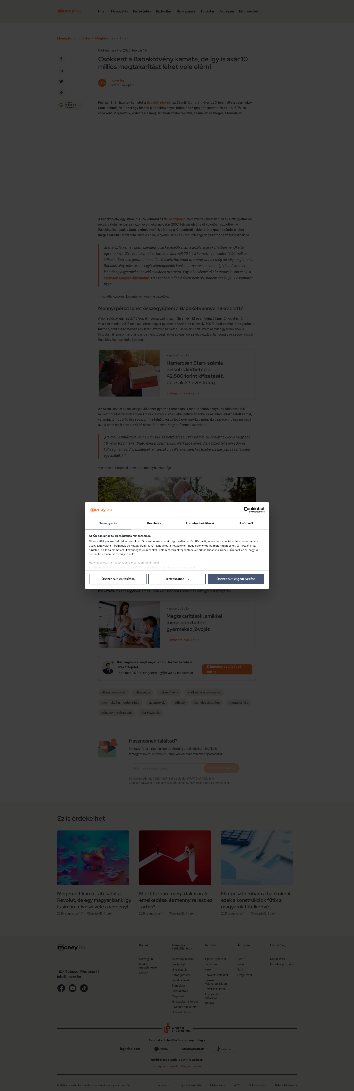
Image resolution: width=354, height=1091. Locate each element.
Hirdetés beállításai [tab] (200, 523)
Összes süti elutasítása (118, 579)
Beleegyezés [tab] (108, 523)
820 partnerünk (109, 541)
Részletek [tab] (154, 523)
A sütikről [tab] (246, 523)
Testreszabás (174, 579)
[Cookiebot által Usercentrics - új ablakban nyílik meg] (247, 510)
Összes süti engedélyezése (236, 579)
